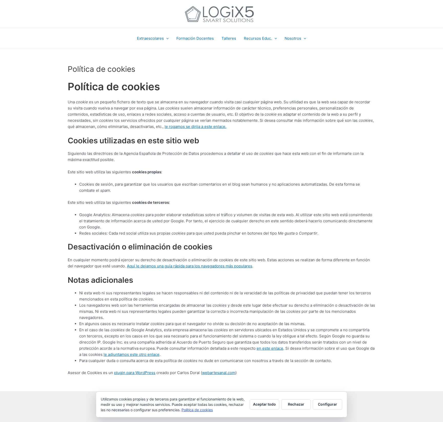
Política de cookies (197, 410)
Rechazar (296, 404)
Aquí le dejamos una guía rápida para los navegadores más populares (189, 266)
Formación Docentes (195, 38)
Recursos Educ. (258, 38)
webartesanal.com (218, 372)
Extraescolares (150, 38)
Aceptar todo (264, 404)
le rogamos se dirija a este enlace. (195, 126)
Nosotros (293, 38)
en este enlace (270, 348)
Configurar (327, 404)
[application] (166, 38)
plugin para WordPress (134, 372)
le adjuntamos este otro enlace (131, 354)
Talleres (229, 38)
